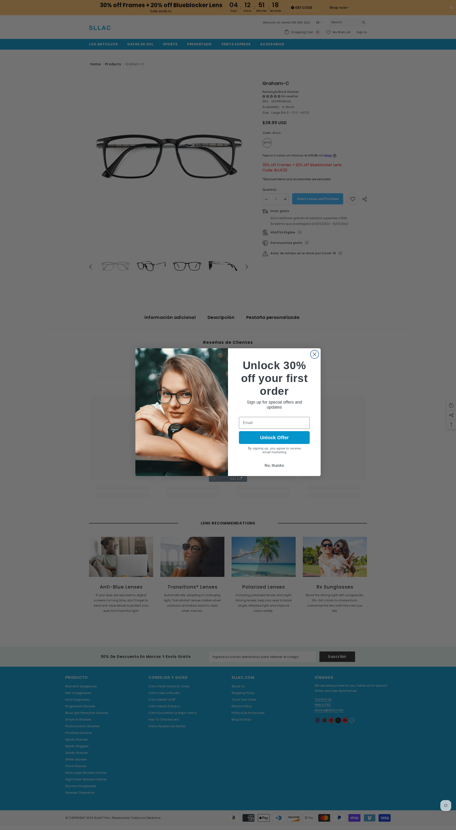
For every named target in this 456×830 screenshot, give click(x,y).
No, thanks (274, 465)
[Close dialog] (314, 354)
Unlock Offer (274, 437)
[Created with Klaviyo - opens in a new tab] (228, 479)
